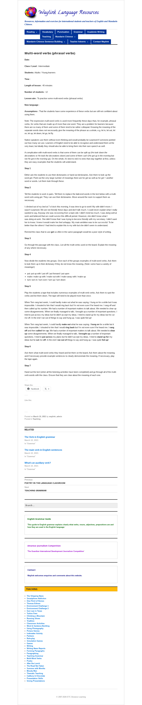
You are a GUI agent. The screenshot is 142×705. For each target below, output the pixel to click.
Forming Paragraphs (36, 651)
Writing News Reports (36, 648)
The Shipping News (35, 596)
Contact (31, 570)
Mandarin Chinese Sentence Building (45, 41)
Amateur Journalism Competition (44, 545)
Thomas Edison (33, 603)
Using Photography (35, 628)
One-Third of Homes (35, 601)
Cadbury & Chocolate (36, 676)
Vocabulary (47, 32)
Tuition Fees (32, 613)
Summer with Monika (36, 668)
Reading (31, 32)
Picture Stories (33, 631)
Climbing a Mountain (36, 616)
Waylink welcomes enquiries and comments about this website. (54, 576)
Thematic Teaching (35, 673)
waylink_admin (55, 416)
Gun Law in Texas (34, 611)
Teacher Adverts (78, 41)
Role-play (31, 638)
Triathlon (30, 621)
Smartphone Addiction (36, 598)
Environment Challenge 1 (38, 606)
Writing (30, 646)
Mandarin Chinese (64, 36)
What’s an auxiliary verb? (38, 463)
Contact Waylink (101, 41)
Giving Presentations (36, 681)
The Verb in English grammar (40, 437)
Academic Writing (95, 32)
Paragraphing (32, 653)
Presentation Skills (35, 678)
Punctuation (63, 32)
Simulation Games (35, 641)
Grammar (78, 32)
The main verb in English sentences (43, 450)
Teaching (46, 36)
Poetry (29, 661)
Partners (30, 636)
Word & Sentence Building (38, 626)
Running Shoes (33, 618)
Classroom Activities (36, 623)
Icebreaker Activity (35, 633)
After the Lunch (33, 663)
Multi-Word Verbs (34, 658)
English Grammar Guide (39, 519)
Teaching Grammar (35, 656)
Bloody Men (32, 671)
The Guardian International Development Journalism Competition (56, 551)
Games (30, 643)
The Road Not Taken (35, 666)
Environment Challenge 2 (38, 608)
